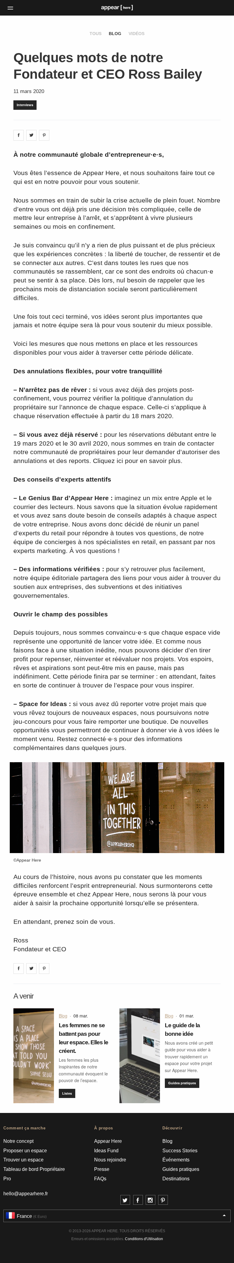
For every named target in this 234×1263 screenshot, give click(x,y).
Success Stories (179, 1150)
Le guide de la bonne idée (182, 1029)
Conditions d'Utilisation (144, 1239)
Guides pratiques (182, 1083)
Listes (67, 1093)
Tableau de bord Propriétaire (34, 1169)
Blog (115, 33)
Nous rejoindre (110, 1159)
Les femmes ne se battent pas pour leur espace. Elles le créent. (83, 1038)
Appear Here (108, 1141)
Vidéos (136, 33)
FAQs (100, 1178)
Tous (95, 33)
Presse (101, 1169)
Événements (176, 1159)
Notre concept (18, 1141)
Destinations (176, 1178)
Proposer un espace (25, 1150)
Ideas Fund (106, 1150)
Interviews (25, 104)
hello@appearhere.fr (25, 1193)
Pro (7, 1178)
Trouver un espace (23, 1159)
